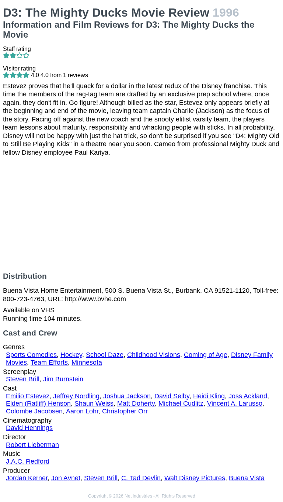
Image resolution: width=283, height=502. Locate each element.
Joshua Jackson (127, 396)
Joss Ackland (247, 396)
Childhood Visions (153, 354)
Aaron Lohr (82, 411)
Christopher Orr (125, 411)
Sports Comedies (31, 354)
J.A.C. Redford (27, 461)
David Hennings (29, 427)
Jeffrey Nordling (76, 396)
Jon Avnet (65, 478)
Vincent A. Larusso (234, 403)
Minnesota (86, 362)
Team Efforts (49, 362)
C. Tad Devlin (141, 478)
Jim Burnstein (63, 379)
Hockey (71, 354)
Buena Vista (247, 478)
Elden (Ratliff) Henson (38, 403)
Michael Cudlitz (180, 403)
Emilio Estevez (27, 396)
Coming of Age (205, 354)
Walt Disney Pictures (194, 478)
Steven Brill (22, 379)
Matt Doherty (136, 403)
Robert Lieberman (32, 444)
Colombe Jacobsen (34, 411)
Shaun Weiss (93, 403)
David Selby (171, 396)
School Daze (104, 354)
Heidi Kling (209, 396)
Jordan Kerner (27, 478)
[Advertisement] (141, 214)
